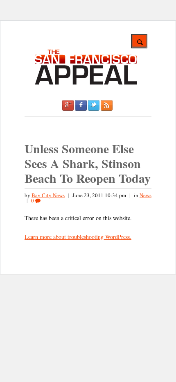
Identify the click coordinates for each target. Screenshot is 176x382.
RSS (106, 105)
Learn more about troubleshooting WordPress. (78, 237)
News (145, 195)
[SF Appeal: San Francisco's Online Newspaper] (86, 83)
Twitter (93, 105)
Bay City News (48, 195)
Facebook (80, 105)
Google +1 (68, 105)
